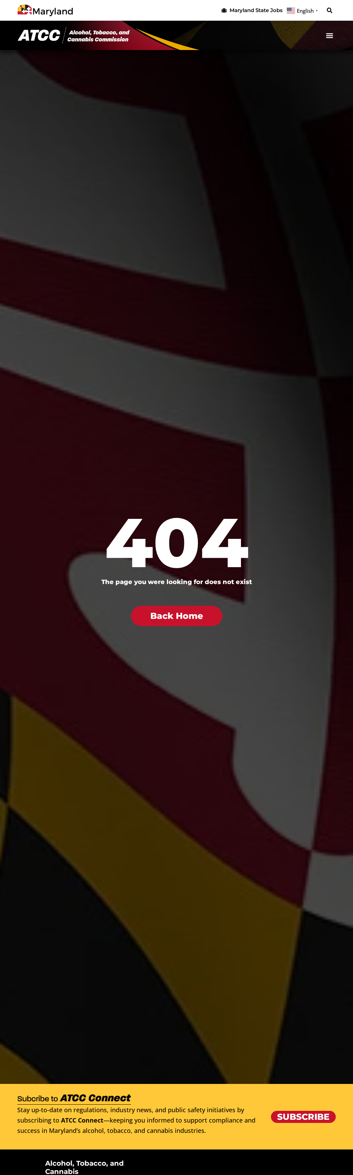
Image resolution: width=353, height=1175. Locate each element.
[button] (329, 10)
